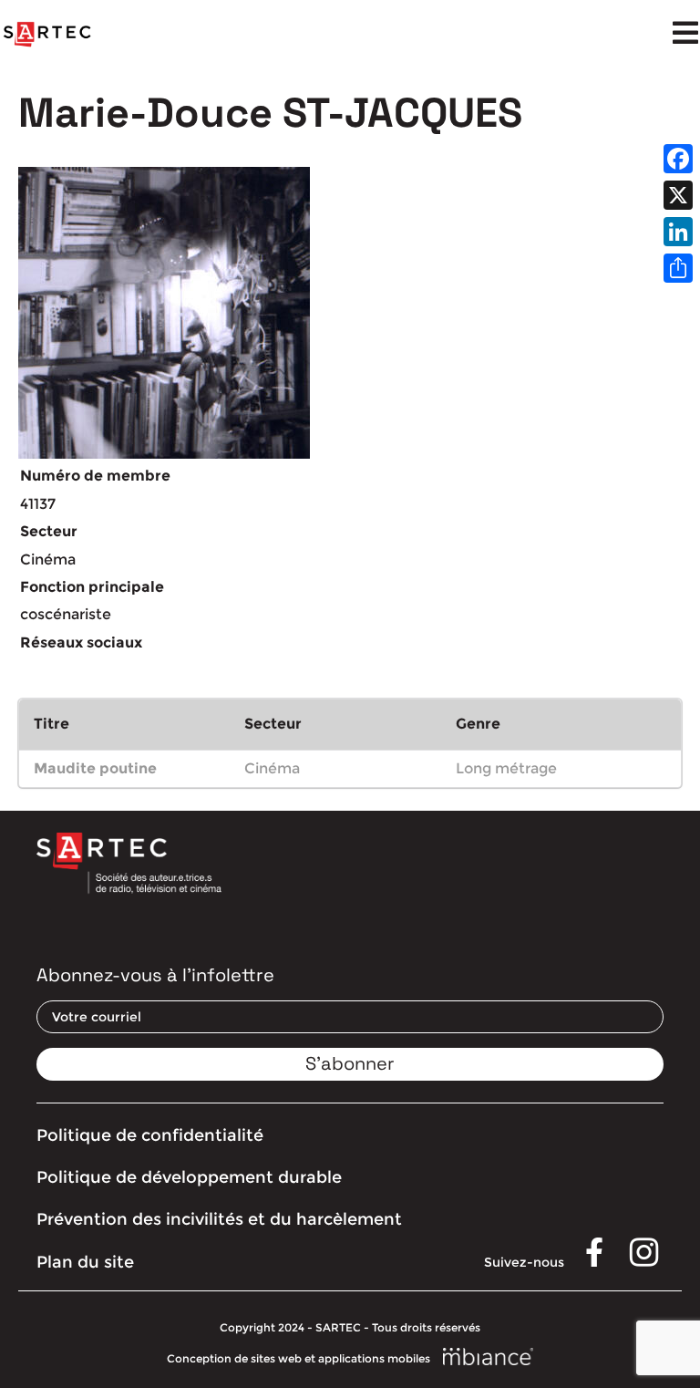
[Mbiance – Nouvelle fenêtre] (488, 1358)
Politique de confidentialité (149, 1135)
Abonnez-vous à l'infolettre (155, 975)
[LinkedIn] (678, 231)
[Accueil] (47, 34)
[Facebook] (678, 158)
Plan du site (85, 1262)
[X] (678, 195)
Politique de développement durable (189, 1177)
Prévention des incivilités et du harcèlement (219, 1219)
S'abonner (350, 1063)
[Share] (678, 268)
